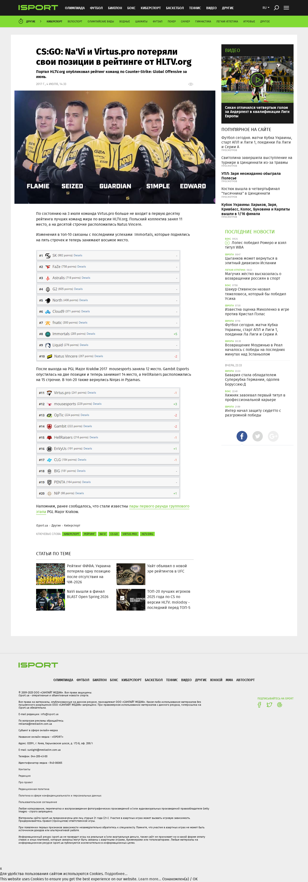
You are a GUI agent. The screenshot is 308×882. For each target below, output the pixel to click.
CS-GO (114, 534)
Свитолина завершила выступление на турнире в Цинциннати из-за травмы (256, 160)
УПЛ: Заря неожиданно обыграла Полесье (251, 175)
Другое (265, 21)
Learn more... (149, 879)
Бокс (131, 7)
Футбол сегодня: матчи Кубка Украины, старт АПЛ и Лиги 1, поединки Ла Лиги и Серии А (256, 142)
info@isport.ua (49, 714)
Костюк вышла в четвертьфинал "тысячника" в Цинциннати (250, 191)
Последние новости (250, 231)
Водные (124, 21)
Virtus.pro (130, 534)
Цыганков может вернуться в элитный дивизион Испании (251, 261)
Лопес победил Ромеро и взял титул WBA (255, 245)
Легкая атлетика (227, 21)
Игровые (249, 21)
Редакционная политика (34, 789)
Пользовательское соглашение (38, 802)
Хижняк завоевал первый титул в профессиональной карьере (255, 397)
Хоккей (216, 679)
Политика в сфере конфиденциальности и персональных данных (60, 795)
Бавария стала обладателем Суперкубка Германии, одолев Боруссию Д (252, 379)
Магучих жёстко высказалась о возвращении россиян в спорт (253, 276)
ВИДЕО (211, 7)
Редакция (25, 776)
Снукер (185, 21)
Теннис (195, 7)
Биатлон (115, 7)
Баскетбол (175, 7)
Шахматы (141, 21)
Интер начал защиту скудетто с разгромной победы (253, 413)
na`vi (103, 534)
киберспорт (71, 534)
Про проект (26, 782)
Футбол (96, 7)
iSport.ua (42, 525)
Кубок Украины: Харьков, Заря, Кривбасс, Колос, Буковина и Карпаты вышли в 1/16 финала (255, 209)
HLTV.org (147, 534)
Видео (232, 50)
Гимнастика (203, 21)
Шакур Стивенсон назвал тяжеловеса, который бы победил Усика (255, 293)
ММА (229, 679)
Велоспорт (75, 21)
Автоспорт (245, 679)
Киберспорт (151, 7)
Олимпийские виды (101, 21)
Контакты (24, 769)
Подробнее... (116, 873)
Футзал (157, 21)
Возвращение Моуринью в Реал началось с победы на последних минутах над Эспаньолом (255, 349)
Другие (228, 7)
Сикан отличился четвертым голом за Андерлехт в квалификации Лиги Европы (257, 111)
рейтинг (89, 534)
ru (265, 7)
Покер (172, 21)
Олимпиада (75, 7)
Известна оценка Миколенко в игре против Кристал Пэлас (257, 312)
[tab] (242, 436)
